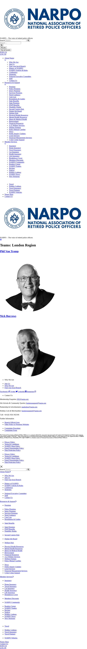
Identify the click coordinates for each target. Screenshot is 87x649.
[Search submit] (1, 45)
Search (2, 40)
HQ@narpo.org (22, 399)
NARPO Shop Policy (12, 446)
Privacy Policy (10, 442)
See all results (5, 50)
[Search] (28, 40)
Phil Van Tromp (9, 251)
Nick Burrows (8, 316)
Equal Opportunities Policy (14, 448)
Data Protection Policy (13, 450)
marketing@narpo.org (29, 407)
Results (3, 48)
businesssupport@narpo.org (36, 403)
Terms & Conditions (12, 444)
